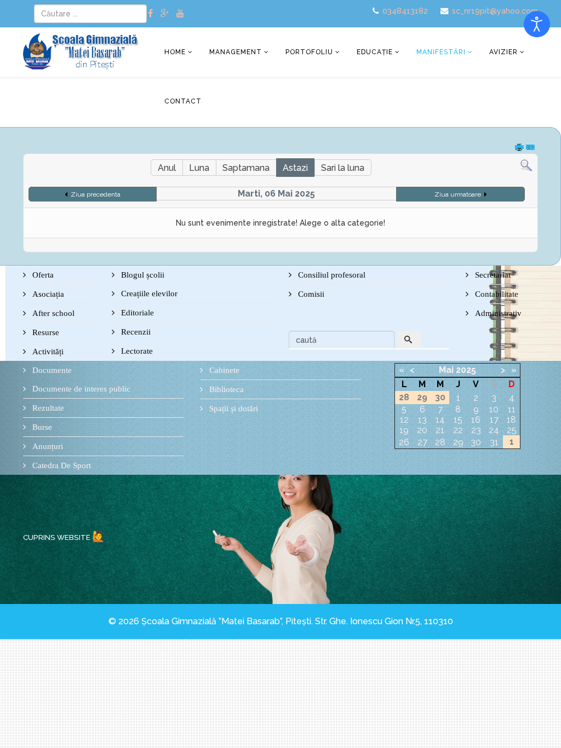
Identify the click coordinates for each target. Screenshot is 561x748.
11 (512, 409)
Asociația (47, 294)
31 (494, 442)
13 (422, 420)
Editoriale (136, 312)
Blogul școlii (141, 275)
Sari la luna (342, 168)
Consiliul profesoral (330, 275)
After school (52, 313)
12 (404, 420)
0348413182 (405, 10)
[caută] (409, 340)
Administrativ (497, 313)
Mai (446, 370)
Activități (47, 351)
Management (235, 52)
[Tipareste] (519, 148)
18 (511, 420)
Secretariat (492, 275)
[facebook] (150, 13)
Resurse (44, 332)
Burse (41, 427)
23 (476, 430)
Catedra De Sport (60, 465)
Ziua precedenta (96, 194)
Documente (51, 370)
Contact (183, 101)
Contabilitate (495, 294)
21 (440, 430)
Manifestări (441, 52)
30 (476, 442)
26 (404, 442)
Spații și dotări (232, 408)
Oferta (42, 275)
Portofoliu (309, 52)
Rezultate (47, 408)
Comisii (310, 294)
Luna (199, 168)
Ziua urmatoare (457, 194)
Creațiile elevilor (148, 293)
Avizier (503, 52)
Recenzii (135, 331)
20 (422, 430)
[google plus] (165, 13)
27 (422, 442)
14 (440, 420)
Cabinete (223, 370)
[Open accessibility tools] (537, 24)
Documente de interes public (80, 388)
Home (175, 52)
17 (494, 420)
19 (404, 430)
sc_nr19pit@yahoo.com (495, 10)
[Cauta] (526, 165)
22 (458, 430)
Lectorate (136, 351)
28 (440, 442)
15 (458, 420)
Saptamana (246, 168)
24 (494, 430)
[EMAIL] (530, 148)
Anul (167, 168)
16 (475, 420)
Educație (375, 52)
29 (458, 442)
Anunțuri (46, 446)
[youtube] (180, 13)
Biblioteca (225, 389)
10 (494, 409)
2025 (466, 370)
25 (512, 430)
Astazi (295, 168)
